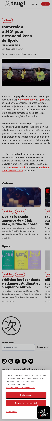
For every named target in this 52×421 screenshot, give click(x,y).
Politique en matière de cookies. (20, 387)
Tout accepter (26, 395)
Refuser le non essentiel (26, 403)
